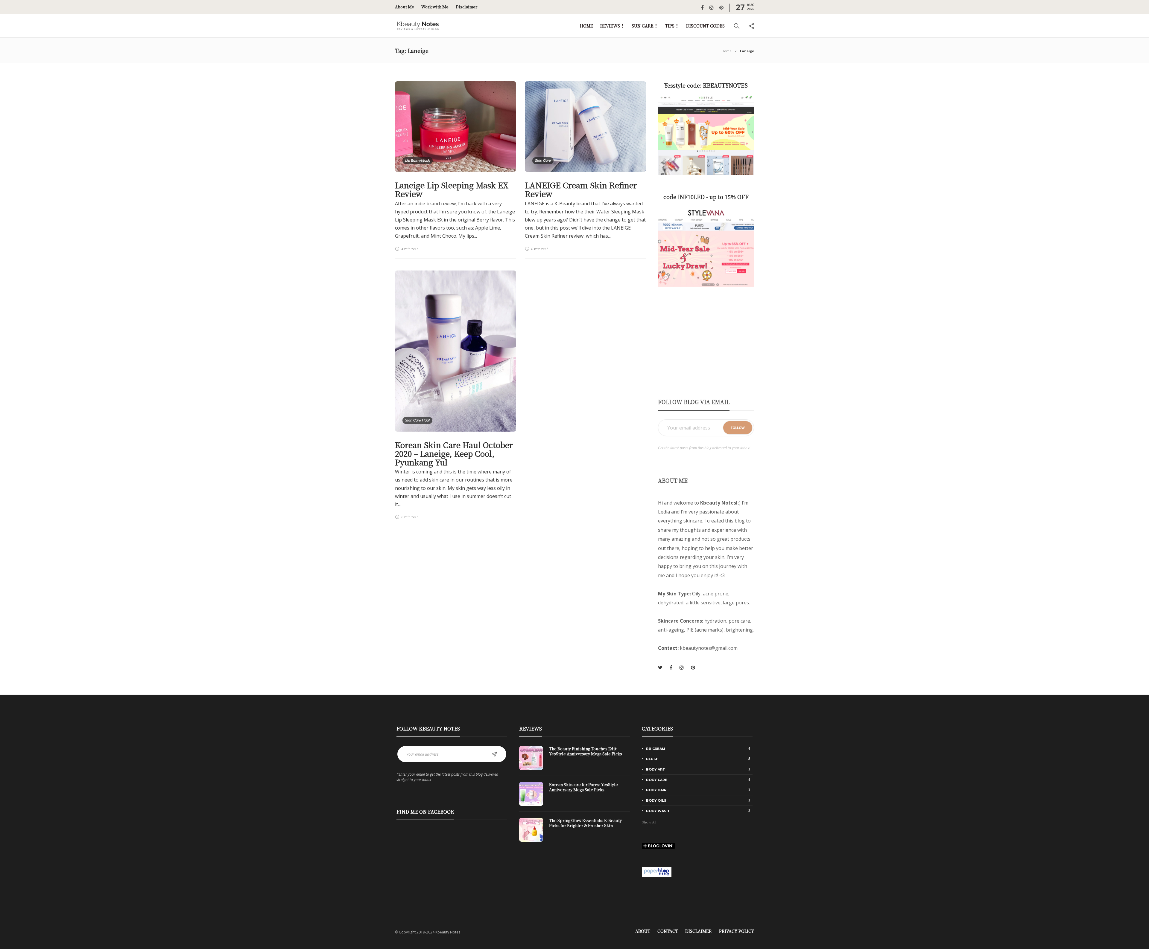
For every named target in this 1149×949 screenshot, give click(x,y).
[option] (574, 797)
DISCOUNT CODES (705, 26)
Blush (698, 758)
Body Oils (698, 800)
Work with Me (435, 7)
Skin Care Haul (417, 420)
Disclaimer (466, 7)
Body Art (698, 769)
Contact (667, 931)
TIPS (669, 26)
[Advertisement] (706, 342)
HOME (586, 26)
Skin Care (543, 160)
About (642, 931)
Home (727, 51)
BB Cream (698, 748)
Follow (738, 427)
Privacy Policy (736, 931)
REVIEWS (610, 26)
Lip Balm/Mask (417, 160)
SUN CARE (642, 26)
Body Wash (698, 810)
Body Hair (698, 789)
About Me (404, 7)
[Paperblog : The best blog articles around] (656, 871)
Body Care (698, 779)
